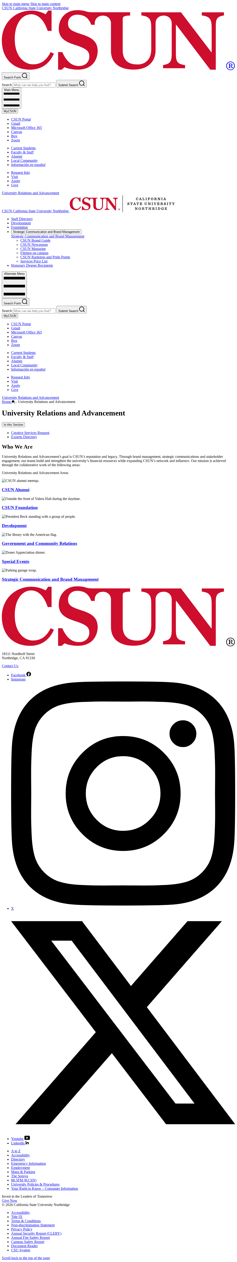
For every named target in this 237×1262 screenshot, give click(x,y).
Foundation (19, 227)
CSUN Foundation (20, 507)
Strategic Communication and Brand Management (46, 232)
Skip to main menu (15, 4)
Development (21, 223)
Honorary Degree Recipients (32, 265)
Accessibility (20, 1155)
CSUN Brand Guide (35, 240)
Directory (18, 1159)
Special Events (15, 561)
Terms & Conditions (26, 1221)
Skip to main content (45, 4)
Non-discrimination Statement (33, 1225)
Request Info (20, 173)
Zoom (15, 140)
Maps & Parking (23, 1172)
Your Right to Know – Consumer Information (44, 1188)
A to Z (16, 1151)
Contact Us (10, 666)
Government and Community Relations (39, 543)
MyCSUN (10, 111)
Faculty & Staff (22, 152)
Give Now (9, 1201)
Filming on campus (34, 253)
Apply (15, 181)
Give (14, 185)
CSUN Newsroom (34, 245)
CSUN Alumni (15, 489)
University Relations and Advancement (30, 193)
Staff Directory (22, 219)
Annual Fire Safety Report (30, 1238)
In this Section (13, 424)
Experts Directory (24, 437)
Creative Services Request (30, 433)
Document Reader (24, 1246)
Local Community (24, 160)
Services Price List (33, 261)
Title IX (16, 1217)
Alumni (16, 156)
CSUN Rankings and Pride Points (45, 257)
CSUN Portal (21, 119)
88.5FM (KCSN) (23, 1180)
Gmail (15, 123)
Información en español (28, 165)
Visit (14, 177)
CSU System (20, 1250)
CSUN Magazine (33, 249)
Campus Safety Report (27, 1242)
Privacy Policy (21, 1229)
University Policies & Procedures (35, 1184)
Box (14, 136)
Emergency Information (28, 1163)
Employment (20, 1168)
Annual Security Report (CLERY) (36, 1233)
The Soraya (19, 1176)
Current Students (23, 148)
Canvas (16, 132)
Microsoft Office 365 (26, 128)
